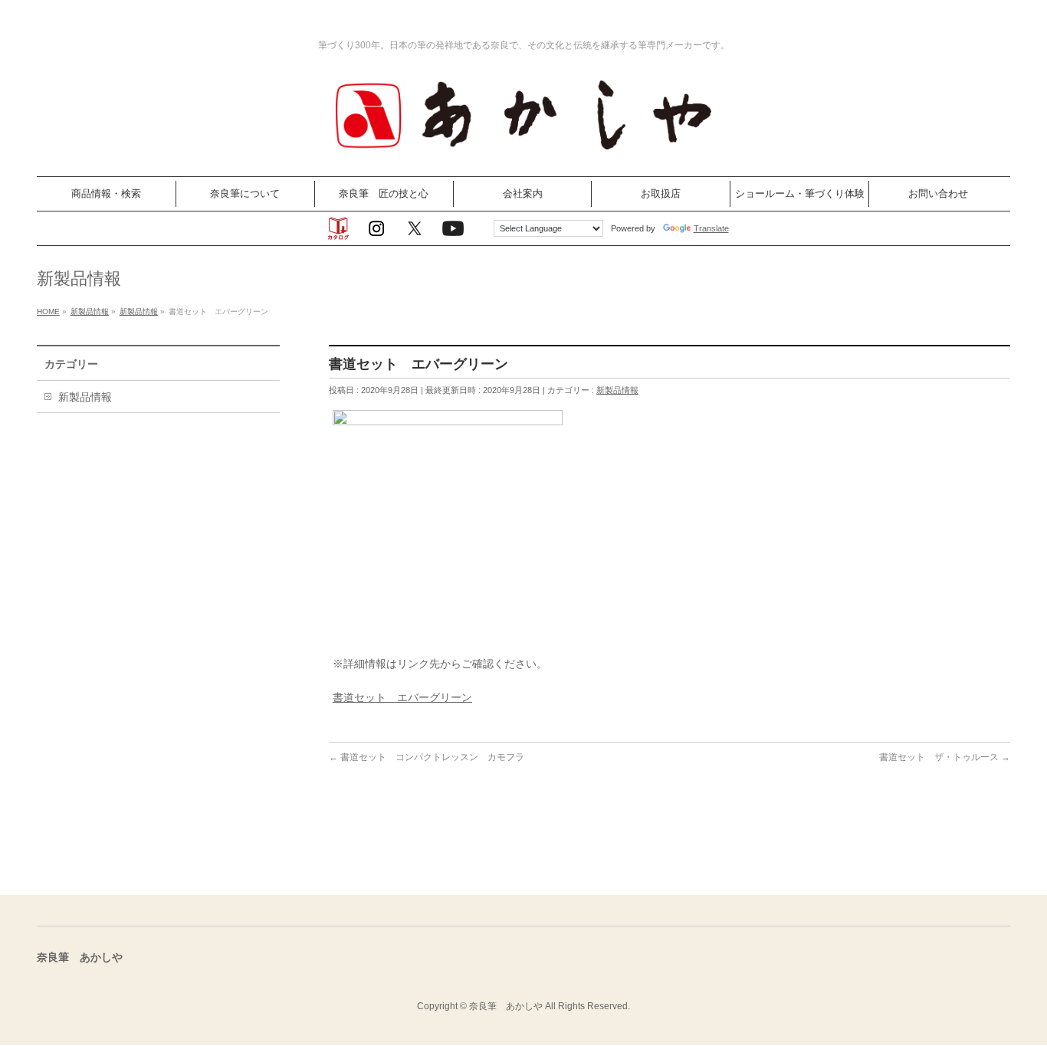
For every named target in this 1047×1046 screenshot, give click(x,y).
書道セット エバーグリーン (402, 697)
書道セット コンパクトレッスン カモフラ (426, 757)
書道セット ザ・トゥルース (944, 757)
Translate (711, 228)
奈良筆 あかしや (506, 1006)
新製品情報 (617, 390)
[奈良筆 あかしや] (523, 147)
